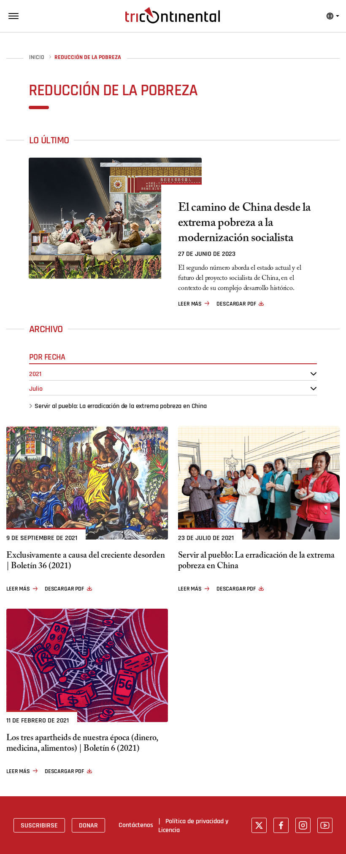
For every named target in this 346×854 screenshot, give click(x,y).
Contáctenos (136, 825)
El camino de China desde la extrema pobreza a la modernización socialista (244, 224)
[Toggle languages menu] (333, 16)
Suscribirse (39, 825)
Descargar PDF (236, 304)
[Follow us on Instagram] (303, 825)
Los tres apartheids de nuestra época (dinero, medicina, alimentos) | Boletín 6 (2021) (82, 744)
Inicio (36, 57)
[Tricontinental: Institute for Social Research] (172, 15)
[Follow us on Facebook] (281, 825)
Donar (88, 825)
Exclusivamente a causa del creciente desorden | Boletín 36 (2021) (85, 561)
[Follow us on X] (259, 825)
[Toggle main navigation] (13, 16)
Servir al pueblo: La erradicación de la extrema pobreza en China (121, 406)
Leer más (190, 304)
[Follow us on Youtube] (324, 825)
